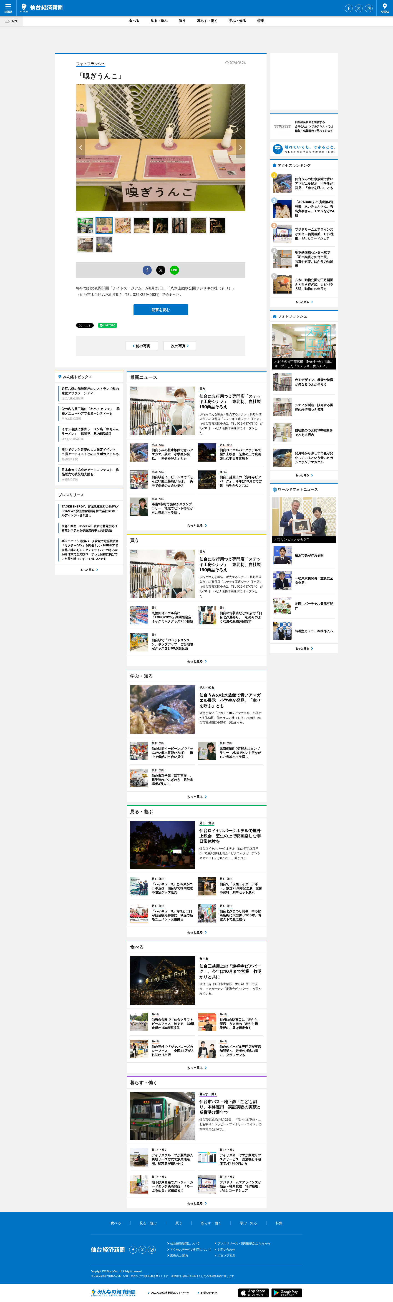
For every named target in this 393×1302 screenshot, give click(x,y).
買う (182, 20)
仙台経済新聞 (41, 8)
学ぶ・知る (237, 20)
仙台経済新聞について (185, 1243)
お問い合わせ (226, 1249)
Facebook (349, 8)
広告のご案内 (179, 1255)
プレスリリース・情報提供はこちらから (244, 1243)
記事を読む (161, 309)
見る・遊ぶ (159, 20)
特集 (260, 20)
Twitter (359, 8)
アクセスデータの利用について (191, 1249)
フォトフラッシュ (90, 63)
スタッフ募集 (226, 1255)
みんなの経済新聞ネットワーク (113, 1292)
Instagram (369, 8)
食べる (134, 20)
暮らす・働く (207, 20)
